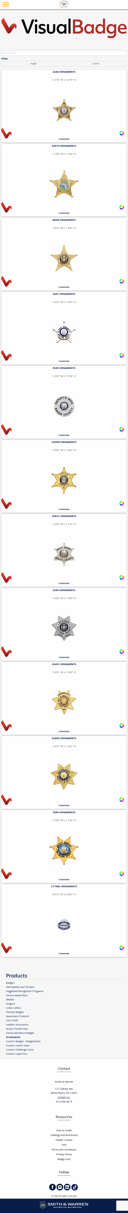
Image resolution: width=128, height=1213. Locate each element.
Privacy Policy (64, 1155)
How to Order (64, 1131)
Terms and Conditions (64, 1150)
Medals (10, 999)
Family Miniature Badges (20, 1033)
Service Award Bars (17, 995)
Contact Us (64, 1098)
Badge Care (64, 1159)
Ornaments (13, 1037)
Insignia (10, 1004)
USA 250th (12, 1020)
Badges (10, 983)
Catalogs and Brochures (64, 1135)
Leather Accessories (17, 1024)
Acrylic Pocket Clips (17, 1029)
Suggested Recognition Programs (25, 991)
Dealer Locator (64, 1140)
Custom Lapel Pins (16, 1054)
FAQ (64, 1145)
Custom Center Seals (18, 1045)
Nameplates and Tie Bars (20, 987)
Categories (117, 13)
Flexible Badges (15, 1012)
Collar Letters (13, 1008)
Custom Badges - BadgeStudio (23, 1041)
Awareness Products (17, 1016)
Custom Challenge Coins (20, 1050)
